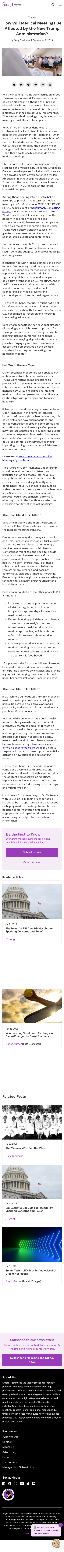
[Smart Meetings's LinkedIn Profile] (4, 1483)
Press (5, 1457)
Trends (32, 17)
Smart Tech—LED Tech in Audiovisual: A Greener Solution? (31, 1272)
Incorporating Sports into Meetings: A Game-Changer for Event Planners (29, 1034)
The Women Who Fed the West (26, 1148)
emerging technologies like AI (20, 747)
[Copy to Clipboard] (42, 84)
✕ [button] (60, 1525)
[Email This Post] (35, 84)
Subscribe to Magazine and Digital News (32, 1360)
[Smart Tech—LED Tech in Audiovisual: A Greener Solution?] (32, 1244)
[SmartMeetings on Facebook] (14, 84)
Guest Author (14, 1044)
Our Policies (9, 1462)
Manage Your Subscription (18, 1467)
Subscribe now (32, 852)
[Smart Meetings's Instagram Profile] (15, 1483)
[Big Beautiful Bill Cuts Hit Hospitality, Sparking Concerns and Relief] (32, 901)
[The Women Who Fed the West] (32, 1122)
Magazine (8, 1447)
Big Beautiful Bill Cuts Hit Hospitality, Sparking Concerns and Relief (29, 930)
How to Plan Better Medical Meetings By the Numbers (27, 458)
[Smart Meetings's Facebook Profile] (9, 1483)
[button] (56, 1544)
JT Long (10, 939)
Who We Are (10, 1437)
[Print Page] (49, 84)
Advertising (9, 1452)
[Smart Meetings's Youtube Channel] (22, 1483)
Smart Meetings (11, 5)
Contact (6, 1442)
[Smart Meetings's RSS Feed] (33, 1483)
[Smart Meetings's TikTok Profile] (28, 1483)
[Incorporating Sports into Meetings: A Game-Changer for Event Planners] (32, 1006)
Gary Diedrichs (22, 40)
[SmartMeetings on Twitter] (21, 84)
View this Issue (32, 862)
